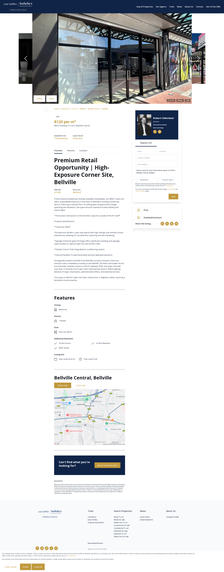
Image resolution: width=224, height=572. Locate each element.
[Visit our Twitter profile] (51, 548)
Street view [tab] (81, 385)
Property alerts (167, 180)
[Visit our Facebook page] (37, 548)
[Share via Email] (176, 224)
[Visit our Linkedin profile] (42, 548)
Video (51, 98)
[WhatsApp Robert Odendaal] (159, 132)
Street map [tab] (63, 385)
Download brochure (153, 217)
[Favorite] (46, 111)
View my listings (158, 128)
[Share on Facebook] (162, 224)
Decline (25, 567)
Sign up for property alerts (107, 465)
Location (83, 150)
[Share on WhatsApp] (172, 224)
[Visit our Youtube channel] (56, 548)
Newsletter (144, 180)
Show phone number (160, 125)
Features (71, 150)
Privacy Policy (169, 185)
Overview (58, 150)
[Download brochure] (138, 217)
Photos (180, 100)
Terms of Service (140, 191)
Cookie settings (11, 567)
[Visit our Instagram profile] (47, 548)
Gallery (39, 98)
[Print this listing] (138, 210)
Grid (187, 100)
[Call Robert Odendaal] (155, 132)
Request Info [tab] (146, 143)
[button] (26, 58)
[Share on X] (167, 224)
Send (173, 196)
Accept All (38, 567)
